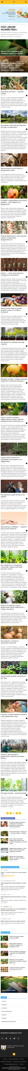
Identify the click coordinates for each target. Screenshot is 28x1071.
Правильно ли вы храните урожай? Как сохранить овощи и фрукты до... (18, 961)
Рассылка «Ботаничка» (14, 1059)
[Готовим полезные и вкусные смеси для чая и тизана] (4, 969)
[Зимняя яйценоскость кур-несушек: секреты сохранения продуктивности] (14, 227)
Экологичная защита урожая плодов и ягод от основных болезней (11, 310)
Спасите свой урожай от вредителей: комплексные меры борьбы (12, 756)
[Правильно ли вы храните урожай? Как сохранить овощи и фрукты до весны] (4, 961)
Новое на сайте (5, 932)
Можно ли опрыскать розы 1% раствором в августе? (13, 923)
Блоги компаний (4, 24)
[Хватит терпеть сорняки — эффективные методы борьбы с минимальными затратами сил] (14, 408)
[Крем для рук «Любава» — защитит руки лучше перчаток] (14, 518)
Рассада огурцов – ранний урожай (13, 793)
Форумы (4, 1018)
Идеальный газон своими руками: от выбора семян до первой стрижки (17, 858)
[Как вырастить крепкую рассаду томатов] (14, 333)
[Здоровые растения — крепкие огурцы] (14, 83)
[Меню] (2, 2)
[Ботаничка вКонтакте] (6, 1038)
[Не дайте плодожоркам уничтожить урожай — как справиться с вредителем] (14, 192)
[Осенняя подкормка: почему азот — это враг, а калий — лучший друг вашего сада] (4, 833)
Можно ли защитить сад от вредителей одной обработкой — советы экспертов (13, 607)
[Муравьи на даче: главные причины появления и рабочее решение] (14, 370)
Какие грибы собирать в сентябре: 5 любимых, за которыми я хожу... (16, 945)
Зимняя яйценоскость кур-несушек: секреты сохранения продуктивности (14, 238)
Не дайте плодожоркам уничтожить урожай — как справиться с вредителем (14, 202)
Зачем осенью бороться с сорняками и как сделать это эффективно (11, 459)
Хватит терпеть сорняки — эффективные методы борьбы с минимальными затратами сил (12, 419)
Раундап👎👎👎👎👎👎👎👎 (7, 875)
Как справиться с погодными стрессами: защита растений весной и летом (11, 567)
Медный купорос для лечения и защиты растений (13, 921)
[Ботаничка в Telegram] (10, 1038)
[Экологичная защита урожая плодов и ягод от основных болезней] (14, 299)
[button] (26, 2)
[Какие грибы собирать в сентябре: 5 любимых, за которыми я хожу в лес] (4, 945)
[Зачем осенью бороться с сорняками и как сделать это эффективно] (14, 449)
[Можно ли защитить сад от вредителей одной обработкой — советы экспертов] (14, 596)
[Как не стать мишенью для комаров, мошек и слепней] (14, 51)
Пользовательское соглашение (19, 1061)
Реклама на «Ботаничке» (6, 1061)
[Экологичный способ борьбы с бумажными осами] (14, 159)
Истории (4, 1008)
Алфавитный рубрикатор (9, 1021)
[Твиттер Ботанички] (14, 1038)
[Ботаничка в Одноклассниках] (2, 1038)
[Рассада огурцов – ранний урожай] (14, 784)
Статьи (4, 1001)
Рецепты (4, 1014)
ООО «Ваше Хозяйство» (14, 24)
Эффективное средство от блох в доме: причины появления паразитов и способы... (18, 850)
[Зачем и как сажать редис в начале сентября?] (4, 938)
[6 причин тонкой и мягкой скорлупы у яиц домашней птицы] (14, 706)
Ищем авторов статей (8, 990)
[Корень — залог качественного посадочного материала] (14, 264)
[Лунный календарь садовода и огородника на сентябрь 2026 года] (4, 953)
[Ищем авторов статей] (14, 984)
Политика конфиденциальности (11, 1064)
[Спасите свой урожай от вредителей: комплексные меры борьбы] (14, 745)
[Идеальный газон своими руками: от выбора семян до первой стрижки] (4, 858)
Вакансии (22, 1059)
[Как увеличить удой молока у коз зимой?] (14, 486)
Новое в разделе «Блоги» (8, 818)
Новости (4, 1004)
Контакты (21, 1064)
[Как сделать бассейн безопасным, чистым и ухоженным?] (14, 116)
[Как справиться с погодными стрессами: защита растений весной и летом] (14, 556)
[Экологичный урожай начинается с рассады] (14, 667)
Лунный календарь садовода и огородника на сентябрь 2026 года (17, 953)
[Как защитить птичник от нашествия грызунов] (14, 632)
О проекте (5, 1059)
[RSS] (18, 1038)
